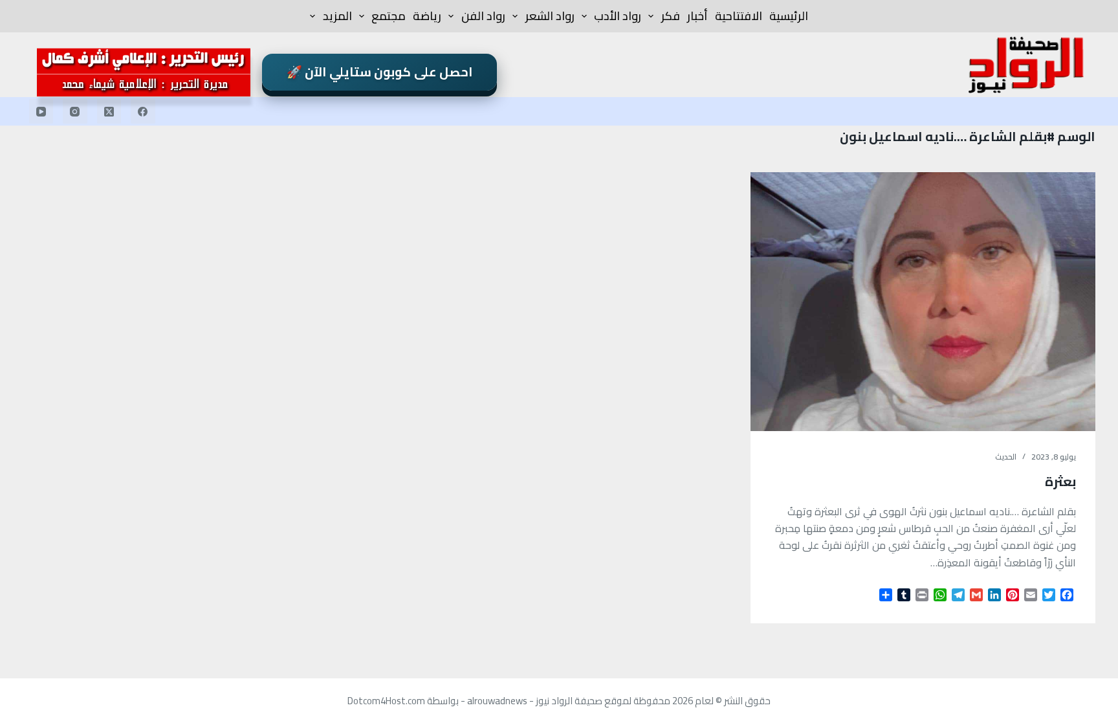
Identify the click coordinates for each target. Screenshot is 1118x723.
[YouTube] (41, 111)
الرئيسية (788, 16)
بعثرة (1060, 481)
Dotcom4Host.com (386, 700)
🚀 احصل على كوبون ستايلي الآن (380, 71)
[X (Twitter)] (109, 111)
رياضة (427, 16)
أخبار (697, 16)
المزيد (337, 16)
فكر (670, 16)
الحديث (1005, 456)
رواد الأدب (617, 16)
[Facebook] (143, 111)
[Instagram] (75, 111)
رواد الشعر (550, 16)
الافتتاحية (738, 16)
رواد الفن (483, 16)
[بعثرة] (923, 301)
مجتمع (388, 16)
